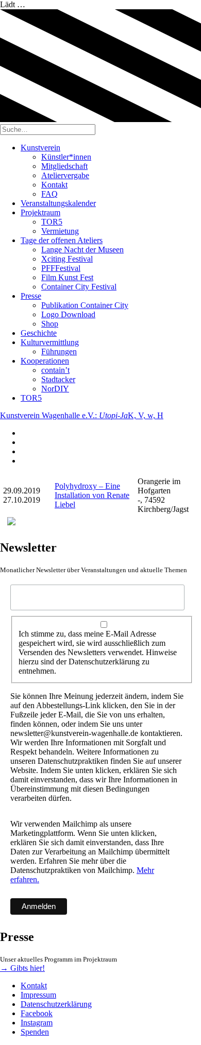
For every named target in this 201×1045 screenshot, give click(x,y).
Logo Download (68, 314)
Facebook (37, 1013)
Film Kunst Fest (67, 277)
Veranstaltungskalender (58, 203)
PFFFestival (60, 268)
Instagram (37, 1022)
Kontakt (54, 184)
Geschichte (39, 333)
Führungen (59, 351)
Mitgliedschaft (64, 166)
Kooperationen (45, 360)
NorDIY (55, 388)
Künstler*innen (66, 156)
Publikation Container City (84, 305)
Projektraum (40, 212)
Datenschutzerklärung (56, 1004)
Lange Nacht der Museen (82, 249)
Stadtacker (58, 379)
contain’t (55, 370)
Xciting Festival (67, 258)
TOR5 (51, 221)
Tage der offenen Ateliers (62, 240)
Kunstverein (40, 147)
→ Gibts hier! (22, 968)
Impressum (38, 994)
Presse (31, 296)
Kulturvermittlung (50, 342)
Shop (49, 323)
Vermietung (60, 231)
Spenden (35, 1031)
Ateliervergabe (65, 175)
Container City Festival (78, 286)
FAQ (49, 194)
